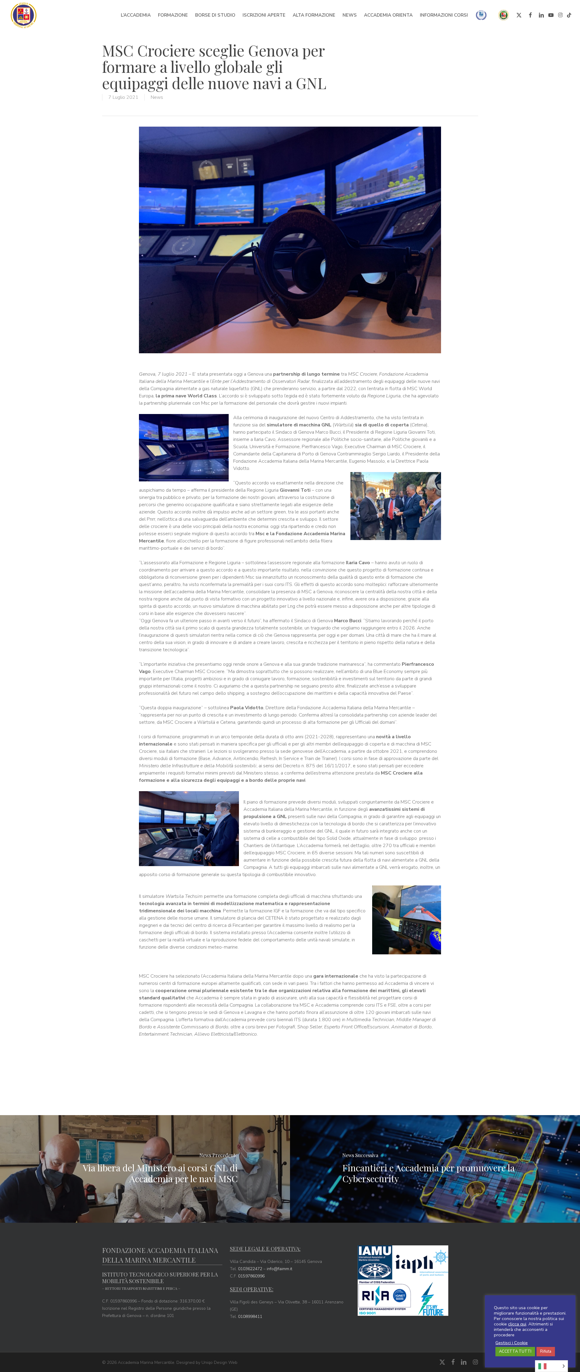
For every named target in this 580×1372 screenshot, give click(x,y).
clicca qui (517, 1324)
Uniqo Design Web (219, 1362)
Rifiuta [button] (545, 1351)
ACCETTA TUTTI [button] (515, 1351)
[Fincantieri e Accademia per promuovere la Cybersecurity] (435, 1169)
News (157, 97)
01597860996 (251, 1276)
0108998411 (250, 1316)
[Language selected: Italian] (551, 1366)
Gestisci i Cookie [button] (511, 1342)
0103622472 (250, 1269)
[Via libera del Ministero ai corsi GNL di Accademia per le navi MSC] (145, 1169)
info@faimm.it (279, 1269)
